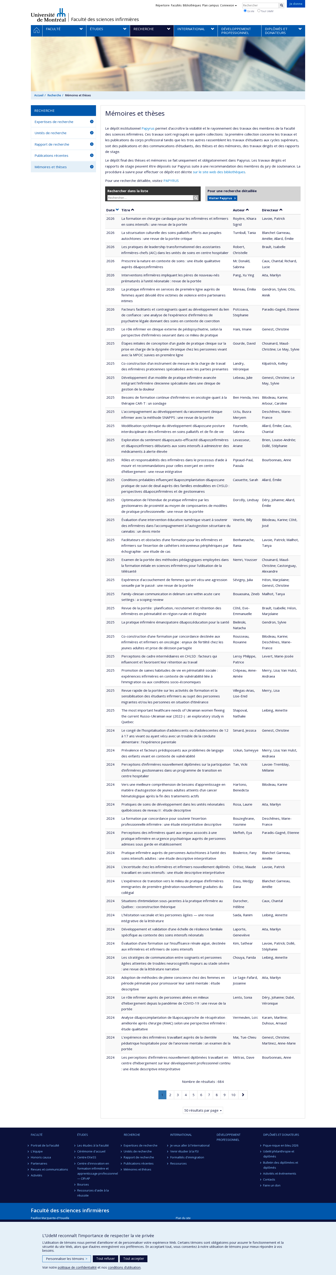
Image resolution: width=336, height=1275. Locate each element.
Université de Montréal (48, 15)
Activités (36, 1175)
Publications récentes (51, 155)
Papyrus (148, 128)
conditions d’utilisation (124, 1267)
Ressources (178, 1163)
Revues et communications (49, 1169)
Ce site (250, 11)
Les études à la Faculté (93, 1145)
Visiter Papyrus (220, 198)
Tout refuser (105, 1258)
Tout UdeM (266, 11)
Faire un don (272, 1185)
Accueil (38, 95)
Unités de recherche (51, 133)
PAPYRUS (171, 180)
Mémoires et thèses (51, 167)
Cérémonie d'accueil (91, 1151)
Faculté (37, 1135)
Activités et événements (279, 1173)
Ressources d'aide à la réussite (93, 1192)
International (181, 1135)
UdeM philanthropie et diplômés (278, 1153)
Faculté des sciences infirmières (105, 19)
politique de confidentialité (77, 1267)
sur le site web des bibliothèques (219, 172)
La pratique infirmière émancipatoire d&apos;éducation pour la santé (175, 622)
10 (234, 1094)
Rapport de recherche (52, 144)
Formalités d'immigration (187, 1157)
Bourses (83, 1184)
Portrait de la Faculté (45, 1145)
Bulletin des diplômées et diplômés (280, 1165)
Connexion (227, 5)
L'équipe (37, 1151)
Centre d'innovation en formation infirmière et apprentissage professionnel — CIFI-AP (97, 1171)
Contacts (269, 1179)
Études (82, 1135)
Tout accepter (133, 1258)
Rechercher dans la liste (127, 191)
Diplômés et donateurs (281, 1135)
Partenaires (39, 1163)
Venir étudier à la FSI (184, 1151)
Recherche (54, 95)
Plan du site (183, 1218)
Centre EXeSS (86, 1157)
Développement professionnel (228, 1137)
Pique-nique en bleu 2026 (281, 1145)
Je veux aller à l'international (190, 1145)
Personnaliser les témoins (66, 1259)
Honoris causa (41, 1157)
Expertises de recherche (54, 121)
